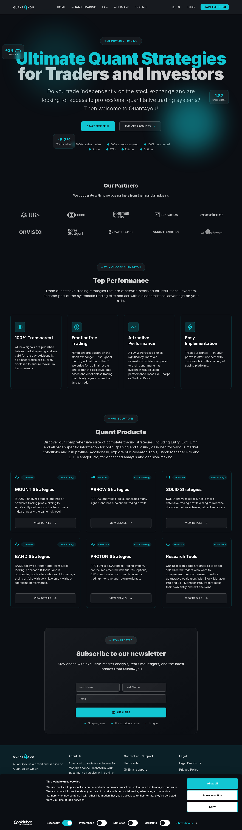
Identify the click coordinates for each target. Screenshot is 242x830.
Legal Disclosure (190, 763)
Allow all (212, 783)
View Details (42, 522)
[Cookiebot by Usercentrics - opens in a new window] (22, 823)
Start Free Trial (215, 7)
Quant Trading (83, 7)
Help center (132, 763)
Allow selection (212, 795)
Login (191, 7)
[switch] (102, 823)
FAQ (105, 7)
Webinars (121, 7)
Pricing (141, 7)
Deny (212, 806)
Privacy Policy (188, 769)
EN (178, 7)
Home (61, 7)
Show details (184, 823)
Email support (137, 769)
